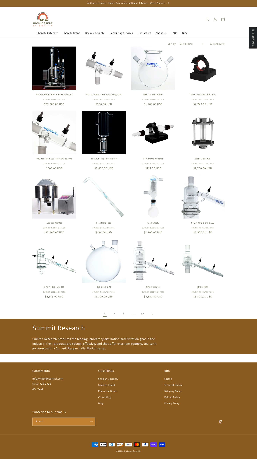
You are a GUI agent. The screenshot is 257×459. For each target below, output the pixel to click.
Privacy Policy (172, 403)
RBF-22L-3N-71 (104, 287)
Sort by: (172, 43)
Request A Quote (95, 33)
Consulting (104, 397)
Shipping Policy (173, 391)
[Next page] (152, 314)
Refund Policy (172, 397)
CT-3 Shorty (153, 222)
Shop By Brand (71, 33)
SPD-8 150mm (153, 287)
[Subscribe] (91, 422)
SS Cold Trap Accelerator (103, 158)
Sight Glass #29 (202, 158)
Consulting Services (121, 33)
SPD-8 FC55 (203, 287)
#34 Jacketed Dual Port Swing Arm (103, 94)
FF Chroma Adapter (153, 158)
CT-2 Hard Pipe (103, 222)
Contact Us (144, 33)
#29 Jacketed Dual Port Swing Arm (54, 158)
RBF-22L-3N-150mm (153, 94)
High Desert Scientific (132, 451)
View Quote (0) (252, 37)
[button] (207, 19)
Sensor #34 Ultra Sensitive (203, 94)
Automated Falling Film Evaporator (54, 94)
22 (142, 314)
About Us (161, 33)
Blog (185, 33)
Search (168, 378)
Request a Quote (107, 391)
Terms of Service (173, 385)
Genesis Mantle (54, 222)
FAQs (174, 33)
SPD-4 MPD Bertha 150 (202, 222)
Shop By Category (47, 33)
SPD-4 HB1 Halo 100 (54, 287)
